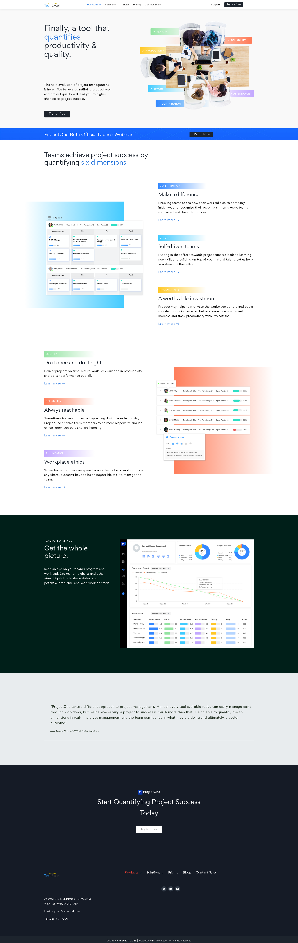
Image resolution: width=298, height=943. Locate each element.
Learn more (167, 220)
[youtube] (177, 888)
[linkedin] (170, 888)
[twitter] (164, 888)
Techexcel (161, 941)
